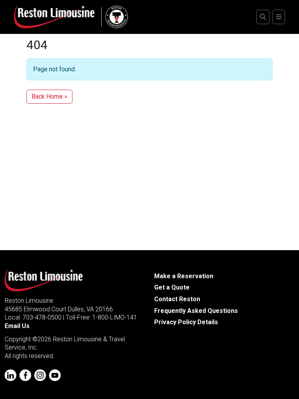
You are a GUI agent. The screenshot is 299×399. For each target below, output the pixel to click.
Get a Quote (172, 287)
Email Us (17, 326)
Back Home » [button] (49, 96)
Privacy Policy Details (186, 322)
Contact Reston (177, 299)
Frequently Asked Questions (196, 310)
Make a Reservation (183, 276)
